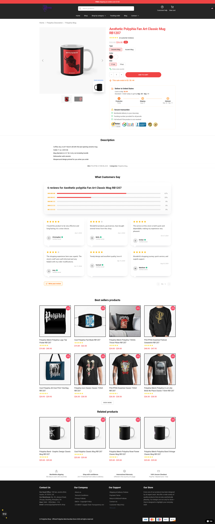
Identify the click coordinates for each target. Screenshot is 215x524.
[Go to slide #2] (78, 99)
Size (110, 61)
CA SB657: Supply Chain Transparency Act (89, 505)
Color (111, 53)
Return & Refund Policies (118, 498)
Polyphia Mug (70, 23)
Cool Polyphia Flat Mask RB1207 (87, 340)
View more (107, 402)
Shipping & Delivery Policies (119, 492)
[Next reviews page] (169, 284)
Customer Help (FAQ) (117, 505)
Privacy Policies (80, 498)
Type (111, 46)
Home (41, 23)
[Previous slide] (43, 60)
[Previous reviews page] (158, 284)
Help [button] (211, 521)
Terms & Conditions (81, 495)
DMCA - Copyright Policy (83, 501)
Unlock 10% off (4, 514)
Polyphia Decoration (55, 23)
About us (78, 492)
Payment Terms (115, 495)
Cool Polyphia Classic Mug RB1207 (88, 451)
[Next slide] (102, 60)
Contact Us (113, 501)
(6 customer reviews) (126, 38)
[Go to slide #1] (66, 99)
